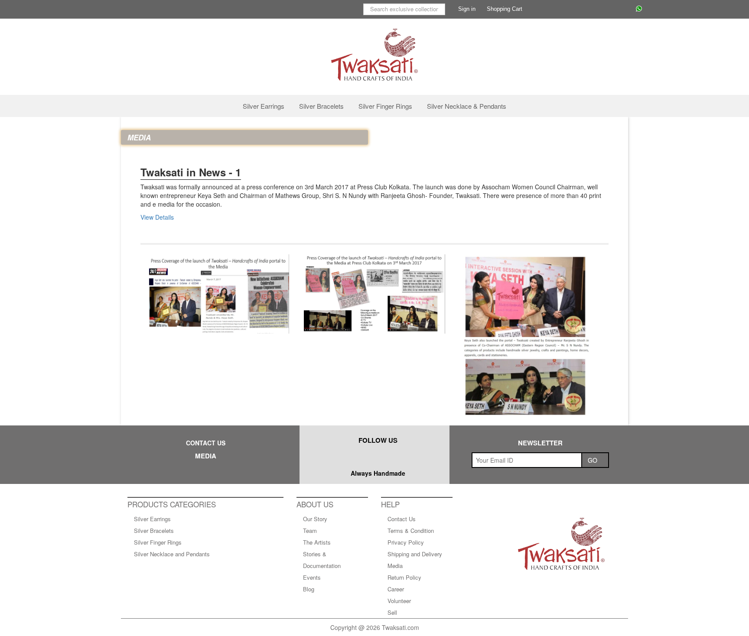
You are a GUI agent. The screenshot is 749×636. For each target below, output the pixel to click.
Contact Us (402, 519)
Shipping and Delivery (415, 554)
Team (310, 530)
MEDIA (205, 456)
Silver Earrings (263, 105)
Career (396, 589)
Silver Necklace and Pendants (172, 554)
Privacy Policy (406, 542)
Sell (392, 612)
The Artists (317, 542)
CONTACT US (205, 442)
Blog (308, 589)
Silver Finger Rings (385, 105)
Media (395, 565)
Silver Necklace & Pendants (466, 105)
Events (312, 577)
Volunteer (399, 601)
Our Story (315, 519)
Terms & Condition (411, 530)
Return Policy (404, 577)
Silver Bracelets (321, 105)
